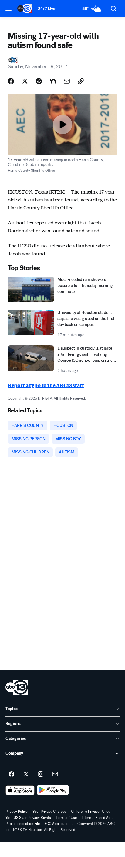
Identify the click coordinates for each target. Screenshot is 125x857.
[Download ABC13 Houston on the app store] (20, 790)
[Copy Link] (81, 81)
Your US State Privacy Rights (28, 817)
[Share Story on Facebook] (11, 81)
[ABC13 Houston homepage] (24, 8)
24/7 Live (46, 9)
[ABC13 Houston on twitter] (26, 774)
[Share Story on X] (25, 81)
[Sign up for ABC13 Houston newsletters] (55, 774)
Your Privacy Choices (49, 811)
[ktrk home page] (16, 687)
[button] (8, 8)
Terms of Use (66, 817)
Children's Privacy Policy (90, 811)
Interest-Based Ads (97, 817)
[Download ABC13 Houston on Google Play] (53, 790)
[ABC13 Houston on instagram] (41, 774)
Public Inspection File (22, 823)
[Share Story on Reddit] (39, 81)
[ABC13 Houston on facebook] (11, 774)
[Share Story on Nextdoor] (53, 81)
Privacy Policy (16, 811)
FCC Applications (59, 823)
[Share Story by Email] (67, 81)
